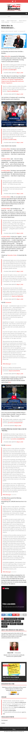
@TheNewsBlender (13, 705)
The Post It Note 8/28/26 (11, 677)
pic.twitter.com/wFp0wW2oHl (15, 422)
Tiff (16, 31)
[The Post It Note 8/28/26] (14, 669)
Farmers (11, 621)
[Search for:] (14, 16)
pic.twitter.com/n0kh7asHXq (9, 139)
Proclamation (5, 499)
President (13, 623)
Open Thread (5, 623)
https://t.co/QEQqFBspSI (12, 91)
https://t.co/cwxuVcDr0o (14, 370)
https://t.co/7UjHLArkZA (17, 296)
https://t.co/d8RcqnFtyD (20, 702)
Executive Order (12, 255)
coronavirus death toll (11, 618)
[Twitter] (12, 1)
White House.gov (7, 363)
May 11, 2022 (20, 72)
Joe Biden (18, 621)
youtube (4, 626)
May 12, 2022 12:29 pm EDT (8, 31)
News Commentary (12, 20)
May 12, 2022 (20, 233)
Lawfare (3, 723)
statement (8, 302)
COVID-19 (21, 618)
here (9, 382)
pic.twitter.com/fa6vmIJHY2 (9, 710)
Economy (4, 621)
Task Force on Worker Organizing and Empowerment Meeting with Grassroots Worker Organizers (12, 81)
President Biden (5, 149)
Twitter (20, 623)
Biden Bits (7, 56)
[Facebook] (15, 1)
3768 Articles (18, 652)
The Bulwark (4, 720)
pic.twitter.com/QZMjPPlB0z (18, 439)
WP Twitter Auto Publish (8, 731)
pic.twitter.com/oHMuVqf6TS (9, 69)
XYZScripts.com (21, 731)
